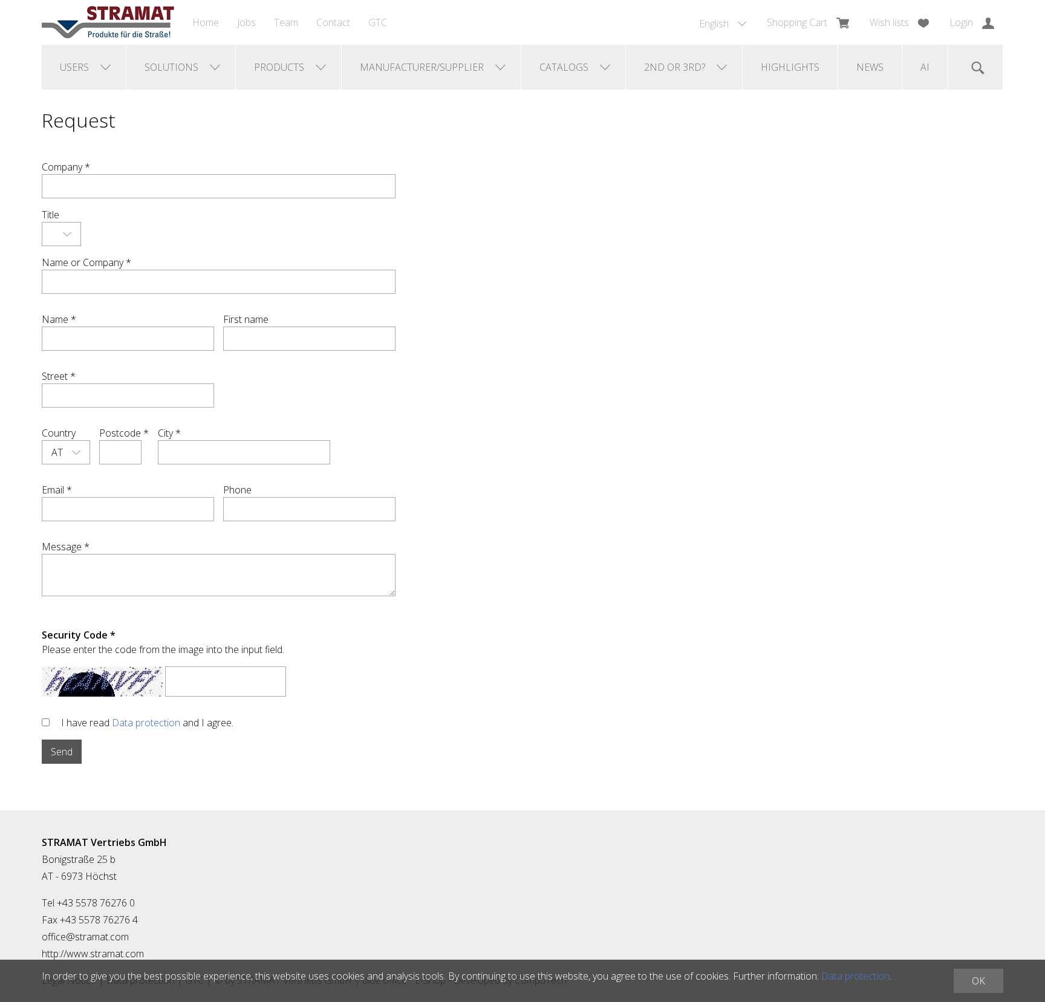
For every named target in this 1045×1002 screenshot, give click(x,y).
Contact (333, 22)
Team (286, 22)
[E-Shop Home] (108, 22)
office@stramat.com (85, 936)
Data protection (146, 722)
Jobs (246, 22)
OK (978, 980)
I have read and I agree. (147, 722)
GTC (377, 22)
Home (205, 22)
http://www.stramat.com (93, 953)
